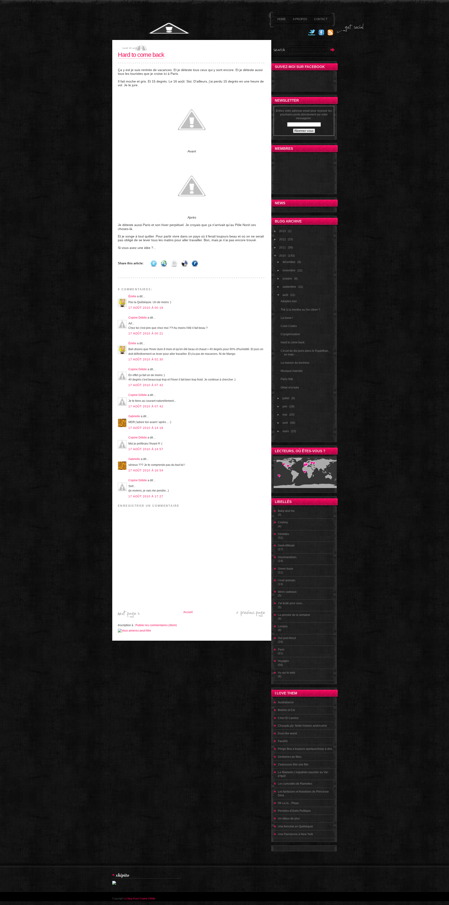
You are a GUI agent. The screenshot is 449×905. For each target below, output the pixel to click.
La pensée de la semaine (294, 615)
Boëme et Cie (286, 710)
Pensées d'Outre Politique (294, 810)
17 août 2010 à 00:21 (145, 333)
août (285, 295)
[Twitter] (311, 34)
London (283, 626)
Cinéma (283, 522)
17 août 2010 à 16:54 (145, 470)
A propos (300, 19)
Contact (320, 19)
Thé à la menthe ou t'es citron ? (300, 309)
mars (285, 431)
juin (284, 406)
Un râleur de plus (289, 818)
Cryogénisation (290, 334)
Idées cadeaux (287, 591)
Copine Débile (137, 317)
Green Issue (285, 568)
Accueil (188, 612)
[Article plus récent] (129, 616)
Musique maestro (292, 371)
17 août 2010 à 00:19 (145, 307)
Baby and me (286, 511)
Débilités (283, 534)
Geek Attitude (286, 545)
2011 (282, 247)
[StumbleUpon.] (164, 263)
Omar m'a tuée (290, 387)
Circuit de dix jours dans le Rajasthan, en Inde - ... (305, 352)
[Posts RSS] (330, 34)
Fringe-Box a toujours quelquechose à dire (305, 749)
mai (284, 414)
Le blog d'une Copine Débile (139, 898)
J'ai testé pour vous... (291, 603)
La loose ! (287, 318)
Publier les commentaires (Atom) (156, 625)
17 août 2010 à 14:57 (145, 449)
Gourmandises (287, 557)
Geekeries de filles (289, 756)
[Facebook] (321, 34)
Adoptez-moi (289, 301)
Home (281, 19)
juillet (285, 398)
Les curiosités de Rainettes (295, 783)
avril (285, 422)
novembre (288, 270)
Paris (281, 649)
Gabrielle (134, 416)
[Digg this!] (174, 263)
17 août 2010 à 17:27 (145, 496)
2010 (282, 255)
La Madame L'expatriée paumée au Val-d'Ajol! (303, 774)
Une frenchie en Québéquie (295, 826)
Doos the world (287, 733)
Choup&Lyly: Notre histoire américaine (302, 725)
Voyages (283, 661)
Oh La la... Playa (288, 803)
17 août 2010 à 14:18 (145, 428)
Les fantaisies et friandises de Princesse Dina (303, 793)
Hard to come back (141, 54)
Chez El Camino (288, 718)
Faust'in (283, 741)
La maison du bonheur (295, 362)
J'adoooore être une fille (293, 764)
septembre (289, 286)
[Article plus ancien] (251, 616)
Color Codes (289, 326)
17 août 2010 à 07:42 (145, 385)
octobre (287, 278)
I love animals (286, 580)
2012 (282, 239)
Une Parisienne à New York (295, 834)
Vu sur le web (286, 672)
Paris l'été (287, 379)
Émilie (132, 296)
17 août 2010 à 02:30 (145, 359)
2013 (282, 231)
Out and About (287, 638)
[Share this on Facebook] (194, 263)
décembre (288, 262)
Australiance (286, 702)
